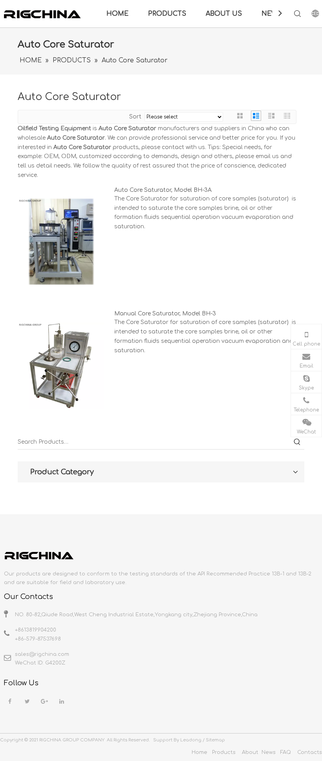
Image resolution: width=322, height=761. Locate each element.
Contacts (309, 752)
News (269, 752)
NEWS (272, 13)
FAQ (285, 752)
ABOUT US (224, 13)
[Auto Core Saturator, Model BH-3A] (61, 241)
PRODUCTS (167, 13)
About (250, 752)
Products (224, 752)
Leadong (190, 740)
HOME (117, 13)
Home (199, 752)
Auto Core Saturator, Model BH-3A (163, 190)
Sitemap (215, 740)
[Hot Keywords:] (297, 442)
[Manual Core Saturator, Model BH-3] (61, 365)
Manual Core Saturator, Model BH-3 (165, 314)
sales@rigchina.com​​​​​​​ (42, 654)
